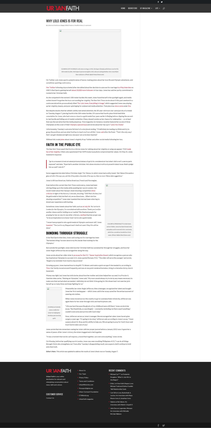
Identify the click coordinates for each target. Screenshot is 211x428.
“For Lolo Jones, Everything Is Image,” (91, 103)
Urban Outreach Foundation (88, 392)
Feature (71, 25)
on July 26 (86, 206)
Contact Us (50, 398)
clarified (83, 215)
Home (123, 8)
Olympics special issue (78, 125)
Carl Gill (113, 393)
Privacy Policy (83, 377)
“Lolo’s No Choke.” (117, 125)
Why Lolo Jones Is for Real (64, 20)
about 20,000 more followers (83, 90)
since (117, 106)
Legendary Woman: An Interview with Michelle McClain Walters (121, 411)
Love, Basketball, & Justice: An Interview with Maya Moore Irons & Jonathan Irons (121, 395)
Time (48, 268)
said (102, 132)
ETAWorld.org (84, 395)
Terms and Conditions (86, 381)
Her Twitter (50, 87)
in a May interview (124, 87)
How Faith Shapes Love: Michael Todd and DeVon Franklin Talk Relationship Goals (122, 386)
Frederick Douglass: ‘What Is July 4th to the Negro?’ (120, 377)
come (121, 106)
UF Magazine (145, 8)
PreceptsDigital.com (86, 388)
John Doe (113, 408)
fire (129, 106)
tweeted (49, 225)
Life (156, 8)
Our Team (82, 374)
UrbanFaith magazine (86, 399)
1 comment (87, 25)
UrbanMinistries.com (86, 385)
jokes (62, 139)
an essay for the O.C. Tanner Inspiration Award (91, 255)
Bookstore (132, 8)
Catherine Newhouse (54, 25)
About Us (82, 370)
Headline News (78, 25)
